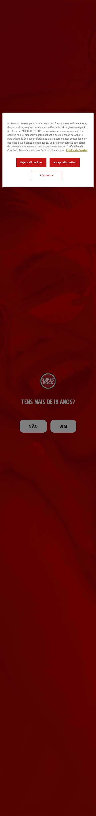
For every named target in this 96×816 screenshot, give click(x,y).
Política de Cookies (77, 150)
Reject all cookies (31, 162)
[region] (48, 150)
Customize (46, 175)
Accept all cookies (64, 162)
